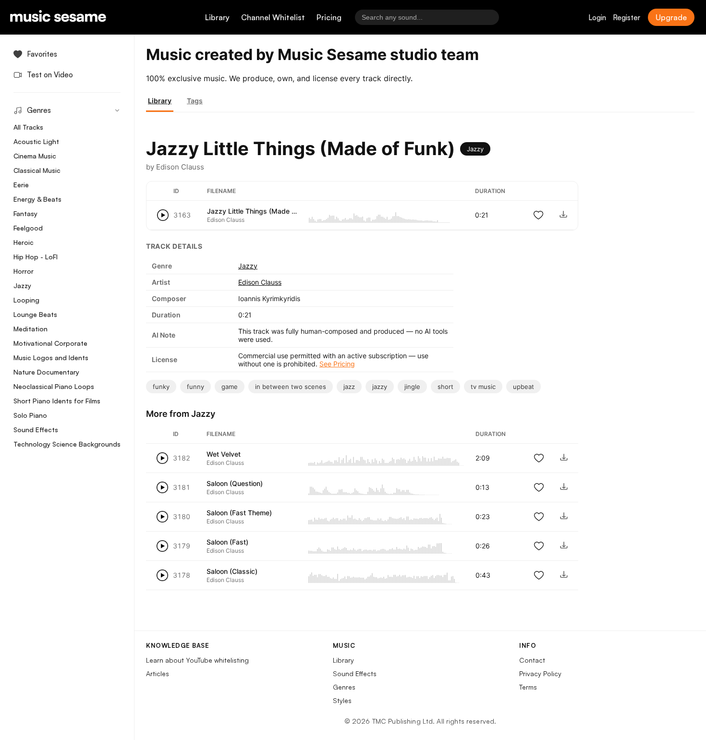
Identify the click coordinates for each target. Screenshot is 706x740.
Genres (344, 687)
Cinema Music (34, 156)
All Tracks (28, 127)
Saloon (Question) (235, 483)
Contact (532, 660)
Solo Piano (30, 415)
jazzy (379, 386)
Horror (23, 271)
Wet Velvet (224, 454)
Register (626, 17)
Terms (528, 687)
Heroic (23, 242)
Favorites (42, 54)
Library (217, 17)
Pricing (328, 17)
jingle (412, 386)
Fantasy (25, 213)
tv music (483, 386)
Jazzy (22, 285)
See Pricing (337, 364)
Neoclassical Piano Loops (53, 386)
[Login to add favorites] (538, 215)
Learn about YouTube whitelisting (197, 660)
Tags (195, 101)
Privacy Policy (540, 673)
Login (597, 17)
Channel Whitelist (273, 17)
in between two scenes (290, 386)
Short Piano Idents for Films (56, 401)
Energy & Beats (37, 199)
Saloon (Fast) (227, 542)
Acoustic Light (36, 141)
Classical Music (37, 170)
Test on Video (50, 74)
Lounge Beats (35, 314)
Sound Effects (35, 429)
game (229, 386)
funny (195, 386)
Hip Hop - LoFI (35, 257)
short (445, 386)
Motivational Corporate (50, 343)
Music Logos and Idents (50, 357)
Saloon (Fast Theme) (239, 513)
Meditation (30, 329)
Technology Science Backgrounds (67, 444)
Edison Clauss (259, 282)
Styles (342, 700)
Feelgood (28, 228)
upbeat (523, 386)
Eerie (21, 185)
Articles (157, 673)
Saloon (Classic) (232, 571)
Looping (26, 300)
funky (161, 386)
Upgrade (671, 17)
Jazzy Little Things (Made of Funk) (262, 211)
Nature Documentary (46, 372)
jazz (349, 386)
